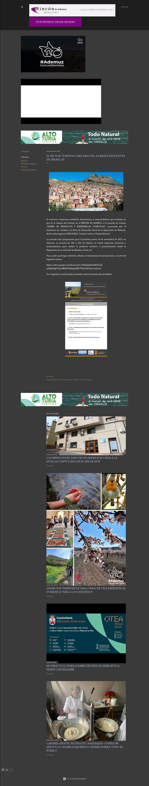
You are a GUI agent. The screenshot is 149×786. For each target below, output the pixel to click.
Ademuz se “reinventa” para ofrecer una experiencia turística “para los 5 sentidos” (86, 590)
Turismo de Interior (28, 170)
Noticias (24, 161)
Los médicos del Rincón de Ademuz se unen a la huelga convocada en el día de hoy (81, 459)
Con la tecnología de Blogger (76, 779)
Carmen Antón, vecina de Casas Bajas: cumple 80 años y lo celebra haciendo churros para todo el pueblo (84, 746)
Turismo (24, 167)
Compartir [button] (25, 151)
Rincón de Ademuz (29, 164)
